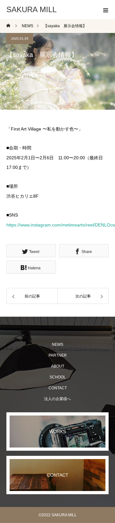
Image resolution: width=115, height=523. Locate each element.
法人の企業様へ (57, 399)
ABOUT (57, 366)
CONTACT (58, 388)
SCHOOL (58, 377)
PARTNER (58, 355)
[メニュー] (105, 9)
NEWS (57, 344)
